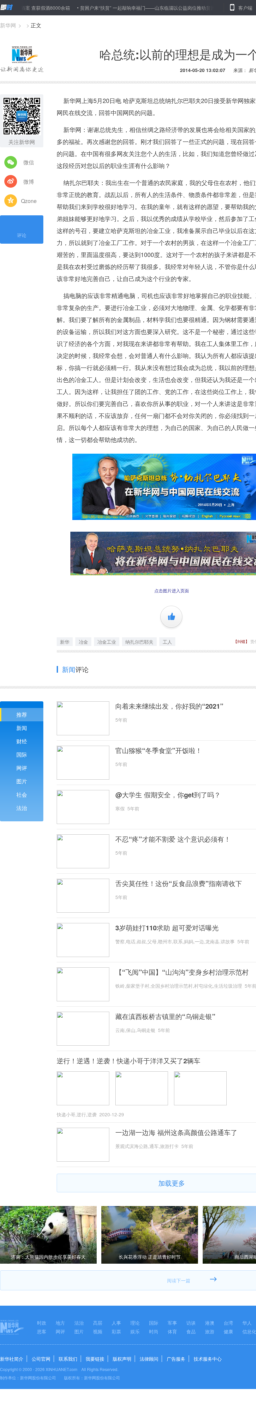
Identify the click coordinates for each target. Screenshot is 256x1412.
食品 (191, 1331)
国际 (21, 754)
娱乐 (135, 1331)
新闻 (21, 728)
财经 (21, 741)
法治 (21, 808)
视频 (97, 1331)
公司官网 (41, 1358)
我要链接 (95, 1358)
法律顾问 (149, 1358)
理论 (135, 1323)
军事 (172, 1323)
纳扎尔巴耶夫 (139, 641)
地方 (60, 1323)
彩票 (116, 1331)
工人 (167, 641)
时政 (41, 1323)
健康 (228, 1331)
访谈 (191, 1323)
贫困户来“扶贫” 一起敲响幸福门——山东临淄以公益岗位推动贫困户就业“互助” (139, 7)
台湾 (228, 1323)
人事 (116, 1323)
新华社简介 (11, 1358)
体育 (172, 1331)
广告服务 (176, 1358)
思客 (41, 1331)
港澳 (209, 1323)
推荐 (21, 714)
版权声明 (122, 1358)
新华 (64, 641)
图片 (21, 781)
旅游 (209, 1331)
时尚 (153, 1331)
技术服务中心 (208, 1358)
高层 (97, 1323)
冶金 (83, 641)
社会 (21, 794)
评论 (21, 235)
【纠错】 (241, 641)
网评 (21, 768)
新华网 (8, 25)
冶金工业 (106, 641)
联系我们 (68, 1358)
